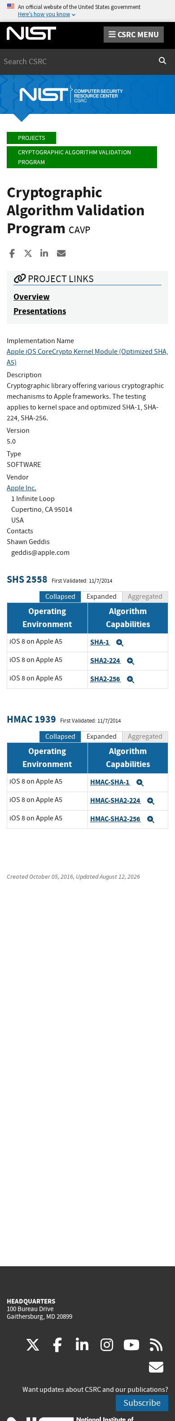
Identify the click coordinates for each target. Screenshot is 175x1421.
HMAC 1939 (31, 719)
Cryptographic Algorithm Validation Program (74, 157)
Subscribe (142, 1402)
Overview (31, 296)
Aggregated (145, 596)
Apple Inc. (21, 488)
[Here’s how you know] (87, 11)
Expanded (102, 596)
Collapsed (60, 596)
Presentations (39, 311)
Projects (31, 138)
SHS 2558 (27, 579)
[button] (119, 642)
